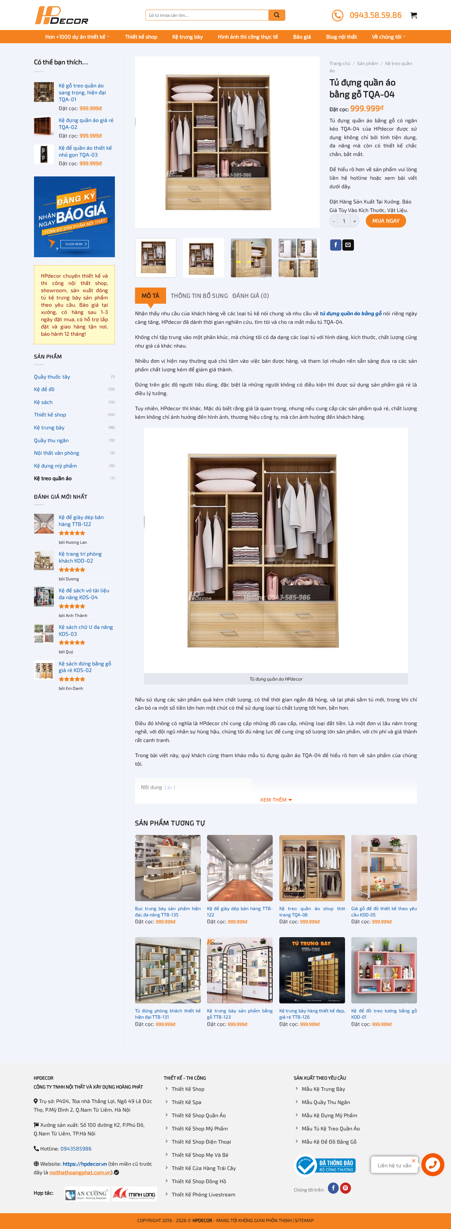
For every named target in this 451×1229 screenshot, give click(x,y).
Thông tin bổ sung (199, 295)
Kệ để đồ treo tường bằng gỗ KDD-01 (384, 1014)
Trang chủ (340, 63)
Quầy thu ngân (51, 440)
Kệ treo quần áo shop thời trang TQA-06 (312, 911)
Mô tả (150, 295)
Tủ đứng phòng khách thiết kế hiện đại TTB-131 (168, 1014)
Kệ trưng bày (187, 36)
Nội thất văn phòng (56, 452)
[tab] (150, 296)
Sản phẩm (367, 63)
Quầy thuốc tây (52, 376)
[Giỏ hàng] (413, 15)
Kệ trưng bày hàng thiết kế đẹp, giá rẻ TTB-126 (312, 1014)
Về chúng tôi (386, 36)
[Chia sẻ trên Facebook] (335, 245)
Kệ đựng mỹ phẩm (55, 465)
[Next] (308, 142)
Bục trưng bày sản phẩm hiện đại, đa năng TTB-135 (168, 911)
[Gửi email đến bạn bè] (348, 245)
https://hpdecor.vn (85, 1163)
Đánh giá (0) (250, 295)
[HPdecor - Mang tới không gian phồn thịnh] (61, 15)
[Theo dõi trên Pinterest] (345, 1188)
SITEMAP (304, 1220)
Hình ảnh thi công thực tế (248, 36)
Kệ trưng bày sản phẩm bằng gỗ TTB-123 (240, 1014)
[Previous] (147, 142)
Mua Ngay (385, 220)
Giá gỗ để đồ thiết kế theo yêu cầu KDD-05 (384, 911)
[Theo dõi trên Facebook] (333, 1188)
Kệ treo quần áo (53, 478)
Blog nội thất (341, 36)
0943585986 (75, 1148)
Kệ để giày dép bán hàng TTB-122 (240, 911)
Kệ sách (43, 402)
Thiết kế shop (141, 36)
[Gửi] (276, 15)
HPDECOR (202, 1220)
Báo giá (302, 36)
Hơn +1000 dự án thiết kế (75, 36)
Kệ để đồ (44, 389)
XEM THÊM (273, 799)
